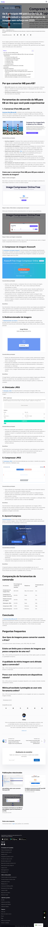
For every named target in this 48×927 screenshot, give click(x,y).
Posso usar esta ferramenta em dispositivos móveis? (15, 75)
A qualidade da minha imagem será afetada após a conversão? (18, 74)
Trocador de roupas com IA (6, 858)
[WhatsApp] (31, 35)
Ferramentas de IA (15, 8)
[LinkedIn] (21, 35)
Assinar (36, 760)
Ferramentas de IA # (7, 700)
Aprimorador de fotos (5, 881)
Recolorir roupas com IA (6, 861)
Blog (2, 918)
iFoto (21, 151)
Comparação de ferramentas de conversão (13, 65)
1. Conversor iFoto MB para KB (11, 57)
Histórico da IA (4, 854)
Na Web (2, 899)
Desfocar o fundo (4, 894)
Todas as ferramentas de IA (6, 849)
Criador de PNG (4, 890)
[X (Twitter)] (17, 35)
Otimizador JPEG (7, 390)
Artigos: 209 (24, 730)
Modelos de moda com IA (6, 852)
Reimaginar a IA (4, 872)
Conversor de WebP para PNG (7, 886)
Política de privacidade (5, 920)
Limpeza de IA (4, 867)
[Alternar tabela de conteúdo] (32, 51)
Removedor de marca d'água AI (7, 865)
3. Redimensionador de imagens (11, 59)
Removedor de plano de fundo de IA (8, 863)
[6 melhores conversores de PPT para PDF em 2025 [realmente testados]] (35, 781)
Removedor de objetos (5, 892)
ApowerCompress (6, 519)
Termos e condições (5, 922)
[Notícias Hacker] (24, 35)
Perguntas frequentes (9, 68)
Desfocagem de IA (5, 869)
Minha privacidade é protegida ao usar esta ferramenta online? (18, 76)
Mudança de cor (4, 883)
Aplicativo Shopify (5, 906)
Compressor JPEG (7, 461)
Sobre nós (3, 911)
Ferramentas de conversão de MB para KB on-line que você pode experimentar (18, 55)
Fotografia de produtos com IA (7, 856)
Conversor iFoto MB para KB (9, 112)
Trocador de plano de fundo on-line (8, 879)
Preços (2, 916)
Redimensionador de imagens (10, 320)
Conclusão (6, 67)
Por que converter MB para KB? (11, 52)
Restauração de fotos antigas (6, 888)
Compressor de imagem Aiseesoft (11, 250)
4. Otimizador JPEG (9, 61)
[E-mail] (42, 708)
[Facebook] (14, 35)
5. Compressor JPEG (9, 62)
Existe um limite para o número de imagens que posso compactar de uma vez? (19, 72)
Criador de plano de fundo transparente (9, 877)
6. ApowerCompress (9, 64)
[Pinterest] (20, 708)
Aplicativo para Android (6, 904)
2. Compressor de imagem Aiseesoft (12, 58)
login (13, 823)
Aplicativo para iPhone (5, 902)
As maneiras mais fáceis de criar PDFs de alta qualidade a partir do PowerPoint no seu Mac (12, 809)
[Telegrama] (27, 35)
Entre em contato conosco (6, 913)
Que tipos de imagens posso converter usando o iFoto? (16, 70)
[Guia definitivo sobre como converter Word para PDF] (12, 781)
